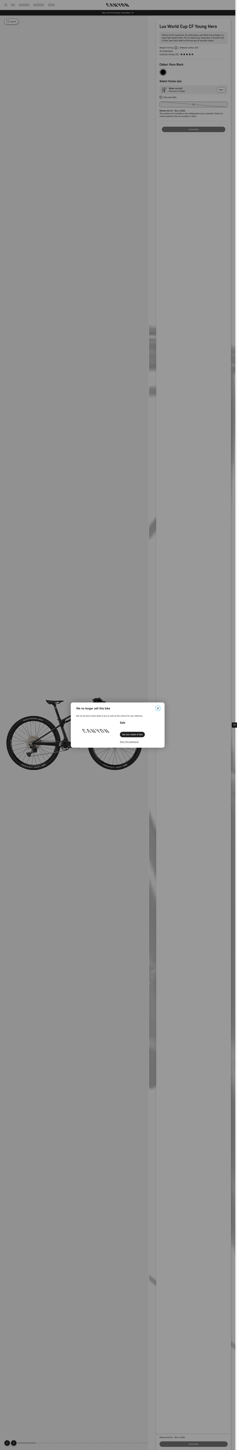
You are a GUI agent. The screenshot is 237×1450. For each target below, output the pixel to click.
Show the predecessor (129, 742)
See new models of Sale (132, 734)
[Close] (158, 708)
